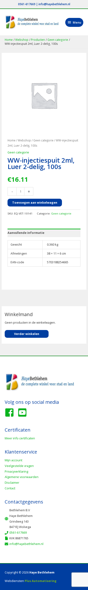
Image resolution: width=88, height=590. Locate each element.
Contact (10, 488)
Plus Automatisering (41, 581)
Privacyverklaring (16, 471)
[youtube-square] (24, 412)
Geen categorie (43, 140)
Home (11, 140)
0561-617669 (26, 4)
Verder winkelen (26, 334)
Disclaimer (12, 482)
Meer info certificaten (20, 438)
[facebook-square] (11, 412)
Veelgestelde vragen (19, 466)
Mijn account (13, 460)
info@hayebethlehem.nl (54, 4)
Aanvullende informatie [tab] (26, 233)
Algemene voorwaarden (21, 477)
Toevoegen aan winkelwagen (34, 202)
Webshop (24, 140)
